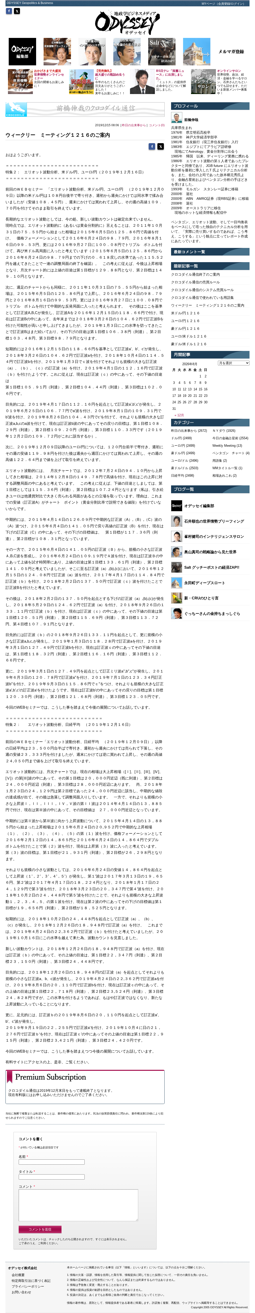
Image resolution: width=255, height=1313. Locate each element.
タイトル (26, 1172)
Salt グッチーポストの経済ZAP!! (211, 567)
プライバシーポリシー (28, 1286)
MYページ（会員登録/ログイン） (224, 3)
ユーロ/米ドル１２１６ (189, 336)
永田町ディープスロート (204, 583)
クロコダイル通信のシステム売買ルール (202, 290)
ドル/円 (176, 438)
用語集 (217, 460)
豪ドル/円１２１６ (185, 328)
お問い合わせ (21, 1292)
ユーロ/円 (178, 445)
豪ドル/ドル (179, 468)
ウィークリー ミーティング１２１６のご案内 (207, 305)
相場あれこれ (222, 475)
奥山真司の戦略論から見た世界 (210, 552)
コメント (26, 1187)
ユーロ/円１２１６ (185, 321)
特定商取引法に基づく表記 (31, 1281)
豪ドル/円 (178, 453)
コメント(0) (157, 125)
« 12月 (179, 415)
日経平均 (177, 475)
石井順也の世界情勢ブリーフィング (214, 521)
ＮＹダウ (218, 431)
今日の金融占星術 (225, 438)
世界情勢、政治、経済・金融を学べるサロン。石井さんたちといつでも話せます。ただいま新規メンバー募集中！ (232, 82)
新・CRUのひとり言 (201, 598)
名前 (22, 1157)
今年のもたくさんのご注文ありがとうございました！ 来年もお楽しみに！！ (110, 82)
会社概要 (18, 1275)
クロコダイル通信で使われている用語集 (202, 298)
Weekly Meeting (224, 445)
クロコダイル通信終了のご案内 (195, 274)
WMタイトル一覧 (225, 468)
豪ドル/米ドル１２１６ (189, 344)
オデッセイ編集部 (199, 506)
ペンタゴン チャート (228, 453)
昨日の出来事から (134, 125)
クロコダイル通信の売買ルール (195, 282)
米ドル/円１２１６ (185, 313)
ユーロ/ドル (179, 460)
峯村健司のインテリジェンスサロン (214, 536)
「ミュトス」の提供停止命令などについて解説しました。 (171, 80)
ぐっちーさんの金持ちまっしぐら (212, 613)
